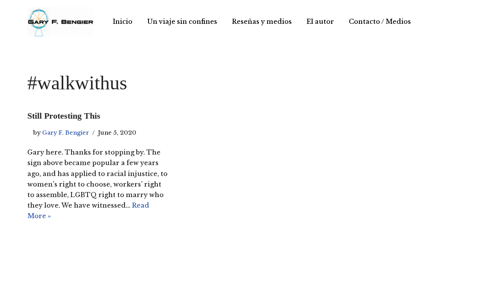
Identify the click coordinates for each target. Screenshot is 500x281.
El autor (320, 21)
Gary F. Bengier (65, 132)
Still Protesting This (63, 116)
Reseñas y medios (262, 21)
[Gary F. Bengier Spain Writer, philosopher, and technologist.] (60, 22)
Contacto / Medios (380, 21)
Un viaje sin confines (182, 21)
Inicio (122, 21)
